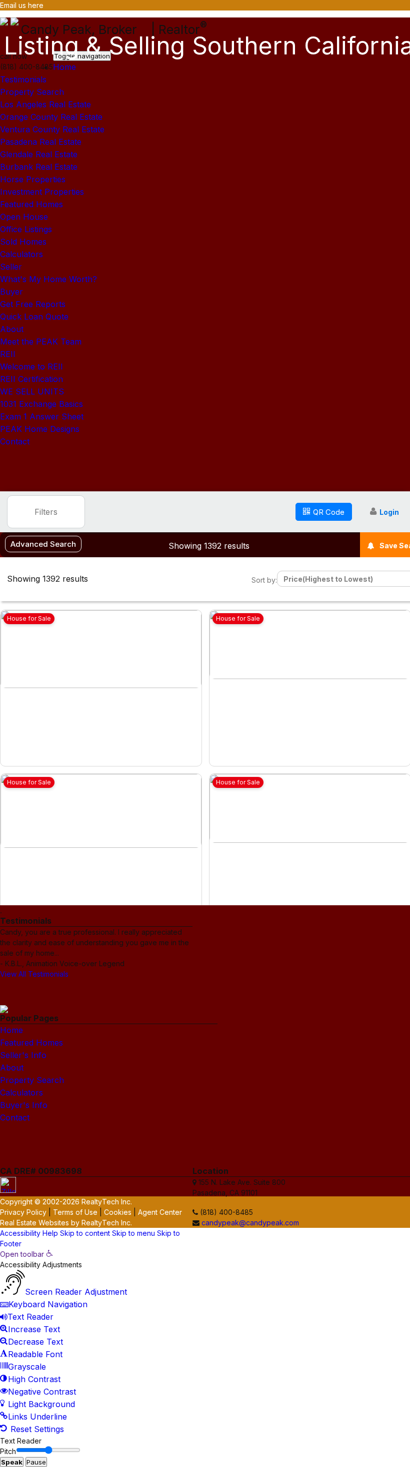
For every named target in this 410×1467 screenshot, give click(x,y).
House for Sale (29, 618)
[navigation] (205, 1342)
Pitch (8, 1451)
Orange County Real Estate (51, 117)
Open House (24, 217)
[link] (26, 1254)
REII (8, 354)
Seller (11, 267)
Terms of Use (75, 1212)
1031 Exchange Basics (41, 404)
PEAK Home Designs (40, 429)
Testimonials (23, 79)
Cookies (118, 1212)
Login (389, 512)
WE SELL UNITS (32, 391)
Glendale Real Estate (39, 154)
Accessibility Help (29, 1233)
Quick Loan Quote (34, 317)
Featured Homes (31, 204)
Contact (15, 441)
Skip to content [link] (85, 1233)
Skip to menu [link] (133, 1233)
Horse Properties (33, 179)
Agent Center (160, 1212)
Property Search (32, 92)
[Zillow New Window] (406, 16)
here (36, 5)
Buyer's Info (24, 1105)
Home (64, 67)
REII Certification (31, 379)
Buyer (11, 292)
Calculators (21, 254)
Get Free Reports (33, 304)
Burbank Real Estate (39, 167)
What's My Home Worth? (48, 279)
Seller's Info (23, 1055)
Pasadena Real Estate (41, 142)
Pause (36, 1462)
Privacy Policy (23, 1212)
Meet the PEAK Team (41, 342)
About (12, 329)
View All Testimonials (34, 974)
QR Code (328, 512)
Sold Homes (23, 242)
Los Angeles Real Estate (45, 104)
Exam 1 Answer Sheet (42, 416)
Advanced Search (43, 544)
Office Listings (26, 229)
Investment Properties (42, 192)
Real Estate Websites (34, 1222)
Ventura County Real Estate (52, 129)
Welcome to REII (31, 366)
